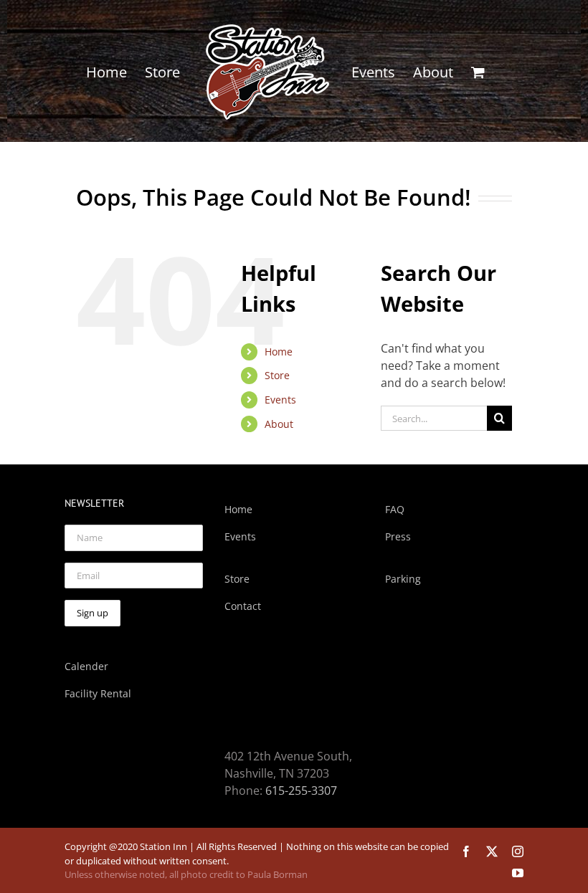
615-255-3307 (301, 790)
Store (277, 375)
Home (279, 351)
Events (280, 399)
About (279, 424)
